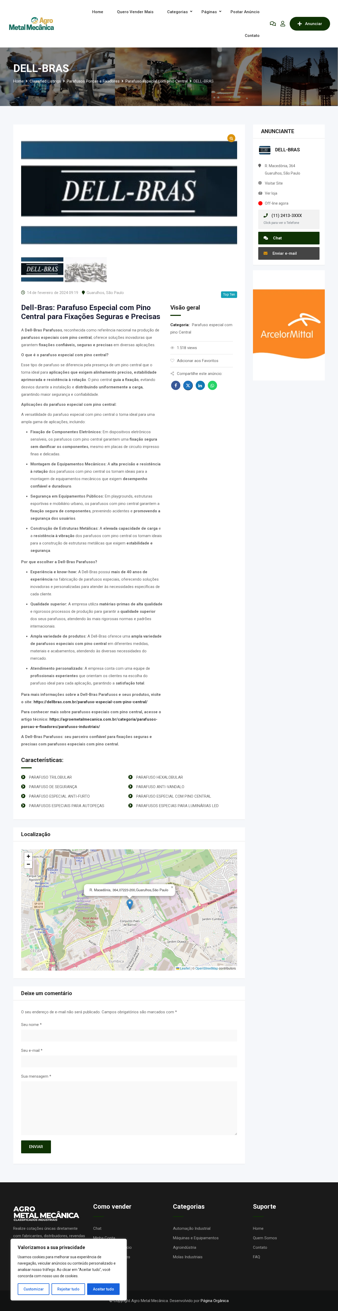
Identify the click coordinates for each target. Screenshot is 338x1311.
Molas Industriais (188, 1257)
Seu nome (31, 1024)
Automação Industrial (191, 1228)
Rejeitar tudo (68, 1289)
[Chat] (273, 23)
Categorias (177, 11)
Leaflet (184, 968)
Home (97, 11)
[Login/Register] (282, 23)
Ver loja (271, 193)
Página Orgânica (215, 1300)
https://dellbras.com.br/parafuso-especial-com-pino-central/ (91, 702)
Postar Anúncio (245, 11)
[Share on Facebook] (175, 385)
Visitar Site (274, 183)
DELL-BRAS (287, 149)
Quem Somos (265, 1238)
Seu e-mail (32, 1050)
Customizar (34, 1289)
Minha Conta (104, 1238)
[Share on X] (188, 385)
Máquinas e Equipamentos (196, 1238)
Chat (277, 238)
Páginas (209, 11)
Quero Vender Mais (135, 11)
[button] (129, 904)
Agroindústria (184, 1247)
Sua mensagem (36, 1076)
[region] (69, 1269)
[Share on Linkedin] (200, 385)
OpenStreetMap (206, 968)
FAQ (256, 1257)
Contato (252, 35)
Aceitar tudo (103, 1289)
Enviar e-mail (284, 253)
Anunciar (313, 23)
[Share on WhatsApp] (212, 385)
